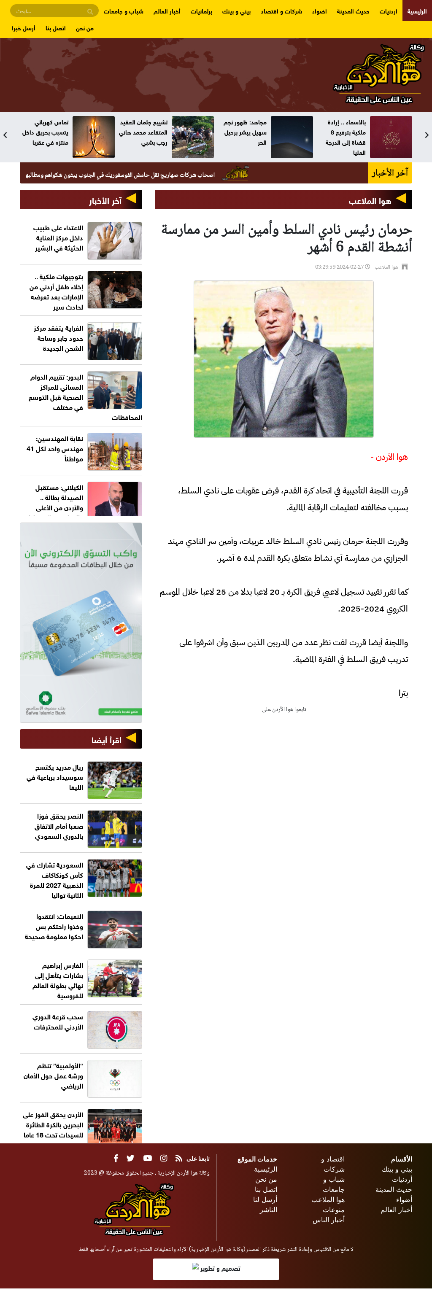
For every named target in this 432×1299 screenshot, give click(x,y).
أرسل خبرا (23, 27)
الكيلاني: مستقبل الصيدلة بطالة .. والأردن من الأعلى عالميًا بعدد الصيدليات (52, 502)
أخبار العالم (167, 10)
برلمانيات (201, 10)
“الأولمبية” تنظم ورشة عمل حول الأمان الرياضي (53, 1075)
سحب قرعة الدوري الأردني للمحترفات (57, 1021)
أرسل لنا (265, 1199)
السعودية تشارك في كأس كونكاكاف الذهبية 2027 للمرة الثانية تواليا (54, 879)
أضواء (404, 1199)
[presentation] (5, 135)
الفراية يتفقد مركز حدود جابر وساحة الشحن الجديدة (58, 337)
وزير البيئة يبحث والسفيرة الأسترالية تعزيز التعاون (45, 131)
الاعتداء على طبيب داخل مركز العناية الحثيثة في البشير (58, 237)
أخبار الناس (329, 1219)
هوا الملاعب (370, 199)
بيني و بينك (236, 10)
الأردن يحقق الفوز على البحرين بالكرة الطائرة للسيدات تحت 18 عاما (53, 1124)
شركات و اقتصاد (281, 10)
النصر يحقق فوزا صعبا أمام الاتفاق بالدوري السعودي (59, 825)
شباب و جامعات (123, 10)
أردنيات (402, 1179)
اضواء (319, 10)
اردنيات (388, 10)
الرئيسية (417, 10)
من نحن (85, 27)
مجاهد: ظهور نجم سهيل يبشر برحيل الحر (344, 131)
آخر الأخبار (105, 199)
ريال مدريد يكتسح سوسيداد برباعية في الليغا (55, 776)
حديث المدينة (353, 10)
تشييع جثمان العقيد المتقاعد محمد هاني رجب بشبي (242, 131)
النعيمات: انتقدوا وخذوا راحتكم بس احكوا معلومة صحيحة (54, 925)
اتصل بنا (56, 27)
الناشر (268, 1209)
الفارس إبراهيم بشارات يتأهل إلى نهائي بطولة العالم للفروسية (57, 979)
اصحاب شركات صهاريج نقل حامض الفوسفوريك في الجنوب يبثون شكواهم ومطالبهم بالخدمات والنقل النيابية (132, 175)
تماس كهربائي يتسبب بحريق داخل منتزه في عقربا (144, 131)
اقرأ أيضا (107, 738)
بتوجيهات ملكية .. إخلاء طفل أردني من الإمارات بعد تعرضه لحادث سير (56, 291)
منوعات (334, 1209)
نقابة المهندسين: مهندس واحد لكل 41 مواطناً (55, 448)
